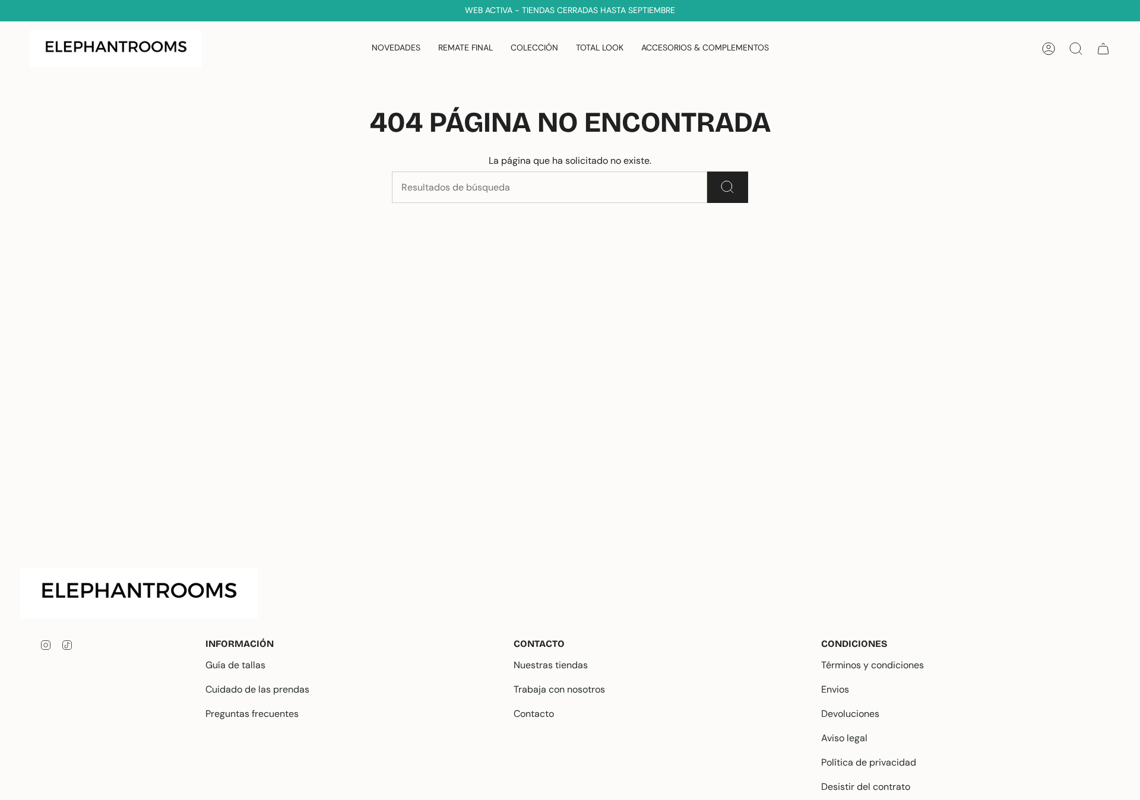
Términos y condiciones (872, 665)
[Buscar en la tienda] (727, 187)
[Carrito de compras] (1103, 49)
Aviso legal (844, 738)
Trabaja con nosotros (559, 689)
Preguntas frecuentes (252, 713)
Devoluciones (850, 713)
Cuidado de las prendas (257, 689)
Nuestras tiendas (551, 665)
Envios (835, 689)
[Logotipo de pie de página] (148, 593)
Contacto (534, 713)
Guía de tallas (235, 665)
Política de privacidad (868, 762)
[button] (534, 48)
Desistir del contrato (865, 786)
